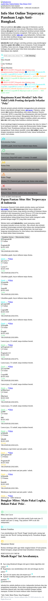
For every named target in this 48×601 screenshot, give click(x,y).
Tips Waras (23, 4)
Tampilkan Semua (7, 237)
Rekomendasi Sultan (22, 237)
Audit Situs (5, 4)
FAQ (29, 4)
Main (11, 259)
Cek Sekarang (30, 56)
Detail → (4, 259)
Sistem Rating (14, 4)
